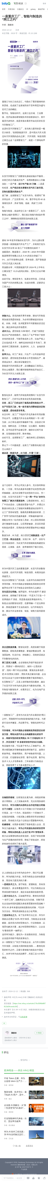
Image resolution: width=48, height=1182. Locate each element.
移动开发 (41, 9)
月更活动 (11, 9)
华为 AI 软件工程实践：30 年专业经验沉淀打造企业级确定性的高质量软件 (15, 1133)
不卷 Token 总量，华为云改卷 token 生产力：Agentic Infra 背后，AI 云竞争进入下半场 (15, 1080)
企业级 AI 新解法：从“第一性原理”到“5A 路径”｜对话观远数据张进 (15, 1106)
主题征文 (20, 9)
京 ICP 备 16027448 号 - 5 (24, 1167)
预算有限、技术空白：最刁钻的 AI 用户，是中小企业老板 (15, 1093)
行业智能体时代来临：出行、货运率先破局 (15, 1119)
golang (33, 9)
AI (27, 9)
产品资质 (24, 1169)
